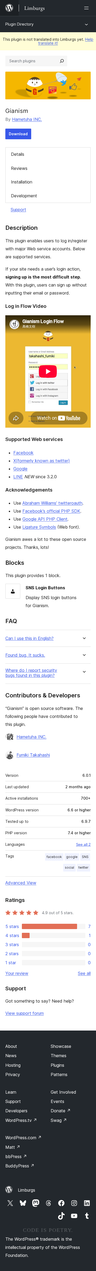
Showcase (61, 1046)
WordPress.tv (21, 1120)
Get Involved (63, 1092)
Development (24, 195)
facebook (54, 857)
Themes (58, 1055)
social (69, 867)
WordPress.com (23, 1137)
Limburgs (26, 1190)
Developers (16, 1110)
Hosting (13, 1065)
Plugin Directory (19, 24)
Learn (10, 1092)
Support (18, 209)
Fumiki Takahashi (33, 755)
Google (20, 468)
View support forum (24, 1013)
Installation (21, 182)
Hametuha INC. (27, 119)
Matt (12, 1147)
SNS (85, 857)
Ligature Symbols (39, 527)
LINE (18, 476)
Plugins (57, 1065)
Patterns (59, 1074)
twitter (83, 867)
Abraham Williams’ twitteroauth (52, 503)
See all (84, 973)
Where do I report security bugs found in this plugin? (31, 673)
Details (17, 154)
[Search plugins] (62, 61)
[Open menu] (87, 8)
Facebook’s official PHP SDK (51, 511)
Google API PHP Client (44, 519)
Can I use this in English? (29, 638)
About (11, 1046)
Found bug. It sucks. (25, 655)
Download (18, 134)
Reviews (19, 168)
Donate (61, 1110)
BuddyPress (19, 1165)
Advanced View (20, 882)
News (11, 1055)
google (72, 857)
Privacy (12, 1074)
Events (57, 1101)
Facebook (23, 452)
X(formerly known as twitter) (41, 460)
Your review (16, 973)
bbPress (16, 1156)
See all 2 (83, 844)
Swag (59, 1120)
